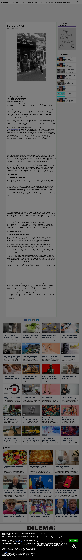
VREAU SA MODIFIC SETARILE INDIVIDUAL (73, 546)
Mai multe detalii (19, 541)
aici (6, 552)
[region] (41, 545)
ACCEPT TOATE (73, 540)
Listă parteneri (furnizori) (42, 546)
